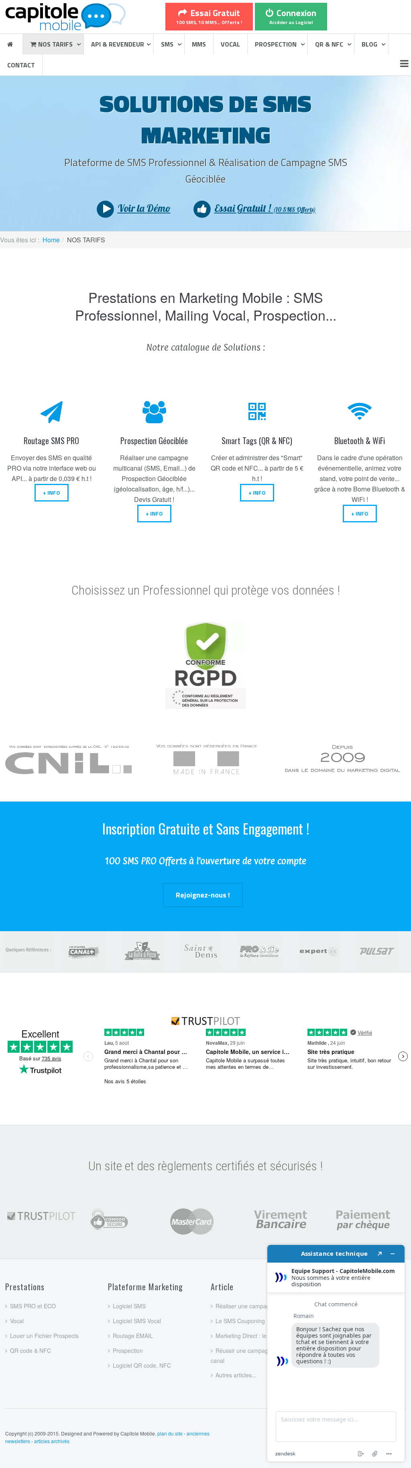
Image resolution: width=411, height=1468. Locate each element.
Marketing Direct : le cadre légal (256, 1336)
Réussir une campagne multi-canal (250, 1355)
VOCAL (230, 44)
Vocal (17, 1321)
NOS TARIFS (56, 44)
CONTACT (21, 65)
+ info (51, 492)
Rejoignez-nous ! (203, 894)
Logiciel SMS (129, 1306)
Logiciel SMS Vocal (137, 1321)
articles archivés (51, 1441)
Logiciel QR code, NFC (142, 1365)
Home (51, 239)
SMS (168, 44)
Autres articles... (236, 1375)
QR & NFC (330, 44)
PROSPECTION (276, 44)
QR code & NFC (30, 1350)
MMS (199, 44)
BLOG (370, 44)
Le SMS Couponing (240, 1321)
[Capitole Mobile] (65, 15)
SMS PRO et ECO (33, 1306)
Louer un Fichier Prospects (44, 1336)
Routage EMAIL (133, 1336)
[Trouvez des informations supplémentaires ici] (336, 1353)
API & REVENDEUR (117, 44)
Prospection (128, 1350)
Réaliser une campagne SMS (253, 1306)
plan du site (170, 1433)
